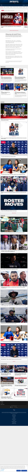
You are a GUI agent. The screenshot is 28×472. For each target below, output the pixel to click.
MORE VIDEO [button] (14, 361)
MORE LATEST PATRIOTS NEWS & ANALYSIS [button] (14, 30)
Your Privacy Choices (14, 421)
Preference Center (14, 423)
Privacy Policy (14, 414)
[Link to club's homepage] (1, 4)
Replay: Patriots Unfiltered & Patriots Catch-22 (9, 10)
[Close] (27, 466)
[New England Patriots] (14, 410)
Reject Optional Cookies (24, 470)
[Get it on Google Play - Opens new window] (16, 407)
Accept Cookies (18, 470)
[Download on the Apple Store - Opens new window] (11, 407)
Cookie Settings (14, 422)
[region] (14, 468)
